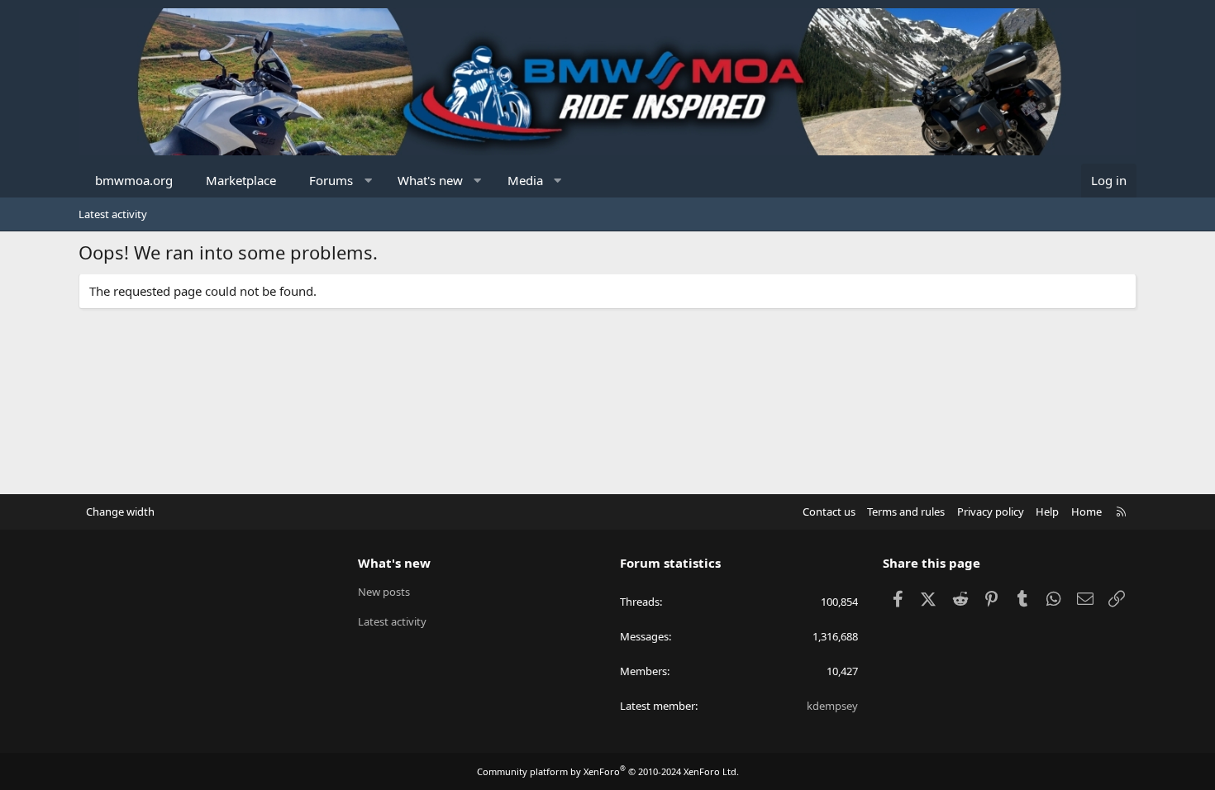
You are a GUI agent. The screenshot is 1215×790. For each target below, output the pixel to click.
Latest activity (113, 214)
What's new (430, 180)
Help (1047, 511)
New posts (384, 591)
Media (525, 180)
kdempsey (832, 705)
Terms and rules (906, 511)
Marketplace (241, 180)
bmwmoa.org (134, 180)
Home (1086, 511)
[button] (368, 181)
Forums (331, 180)
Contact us (829, 511)
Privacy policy (990, 511)
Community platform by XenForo (608, 771)
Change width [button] (120, 511)
